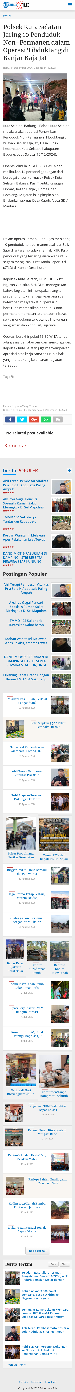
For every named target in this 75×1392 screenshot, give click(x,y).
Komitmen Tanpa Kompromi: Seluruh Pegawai (54, 1096)
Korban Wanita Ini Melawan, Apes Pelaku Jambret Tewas (24, 537)
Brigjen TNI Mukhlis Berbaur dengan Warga (27, 872)
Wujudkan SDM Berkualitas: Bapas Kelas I (48, 1108)
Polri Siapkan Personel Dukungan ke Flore (27, 797)
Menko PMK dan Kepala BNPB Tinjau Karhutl (54, 859)
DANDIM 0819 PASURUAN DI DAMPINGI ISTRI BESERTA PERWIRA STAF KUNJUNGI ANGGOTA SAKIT (25, 559)
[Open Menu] (70, 4)
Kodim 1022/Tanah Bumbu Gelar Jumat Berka (27, 986)
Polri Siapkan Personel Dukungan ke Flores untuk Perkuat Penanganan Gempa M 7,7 (44, 1350)
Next (65, 1264)
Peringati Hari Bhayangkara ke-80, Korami (21, 1094)
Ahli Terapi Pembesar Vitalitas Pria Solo (27, 773)
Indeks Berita (36, 1251)
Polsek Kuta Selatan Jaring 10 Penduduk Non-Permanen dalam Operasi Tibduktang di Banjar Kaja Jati (36, 42)
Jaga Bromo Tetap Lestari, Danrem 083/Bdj (27, 896)
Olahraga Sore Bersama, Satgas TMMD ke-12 (27, 920)
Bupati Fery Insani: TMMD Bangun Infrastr (27, 1010)
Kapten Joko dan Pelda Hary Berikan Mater (27, 1157)
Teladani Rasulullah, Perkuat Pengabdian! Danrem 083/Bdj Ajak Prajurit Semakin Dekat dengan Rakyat (45, 1278)
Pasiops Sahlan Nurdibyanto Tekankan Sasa (48, 1181)
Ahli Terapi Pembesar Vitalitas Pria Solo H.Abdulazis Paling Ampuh (25, 485)
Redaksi (23, 1382)
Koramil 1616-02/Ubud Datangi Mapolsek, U (27, 1034)
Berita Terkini (18, 1264)
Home (7, 15)
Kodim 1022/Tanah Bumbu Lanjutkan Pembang (37, 972)
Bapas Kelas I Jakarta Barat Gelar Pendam (15, 969)
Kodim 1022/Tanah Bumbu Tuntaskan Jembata (27, 1205)
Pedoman (36, 1382)
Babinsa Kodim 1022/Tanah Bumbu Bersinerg (60, 972)
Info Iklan (50, 1382)
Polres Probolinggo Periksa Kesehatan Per (21, 857)
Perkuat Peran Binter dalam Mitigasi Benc (47, 1132)
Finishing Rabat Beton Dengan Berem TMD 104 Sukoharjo (26, 677)
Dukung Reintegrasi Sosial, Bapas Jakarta (27, 1229)
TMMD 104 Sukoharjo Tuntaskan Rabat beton (20, 519)
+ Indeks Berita (15, 1365)
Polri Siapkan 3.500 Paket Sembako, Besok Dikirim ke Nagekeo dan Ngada (40, 1294)
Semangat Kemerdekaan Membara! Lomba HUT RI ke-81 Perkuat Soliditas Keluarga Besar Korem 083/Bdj (45, 1315)
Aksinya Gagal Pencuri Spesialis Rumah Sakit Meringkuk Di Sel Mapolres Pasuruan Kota (23, 505)
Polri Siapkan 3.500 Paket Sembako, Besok (48, 725)
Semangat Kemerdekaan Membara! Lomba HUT (27, 749)
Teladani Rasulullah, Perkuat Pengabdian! (27, 701)
